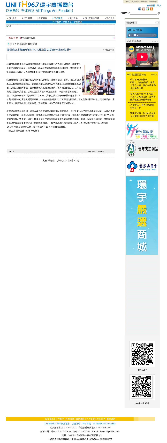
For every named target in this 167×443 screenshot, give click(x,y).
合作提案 (90, 419)
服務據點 (49, 419)
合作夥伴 (59, 419)
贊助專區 (80, 419)
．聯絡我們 (152, 1)
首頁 (12, 44)
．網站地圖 (143, 1)
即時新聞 (57, 22)
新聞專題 (67, 22)
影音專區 (78, 22)
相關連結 (111, 419)
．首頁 (127, 1)
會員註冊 (151, 5)
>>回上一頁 (108, 50)
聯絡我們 (101, 419)
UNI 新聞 (21, 44)
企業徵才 (70, 419)
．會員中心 (134, 1)
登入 (159, 5)
